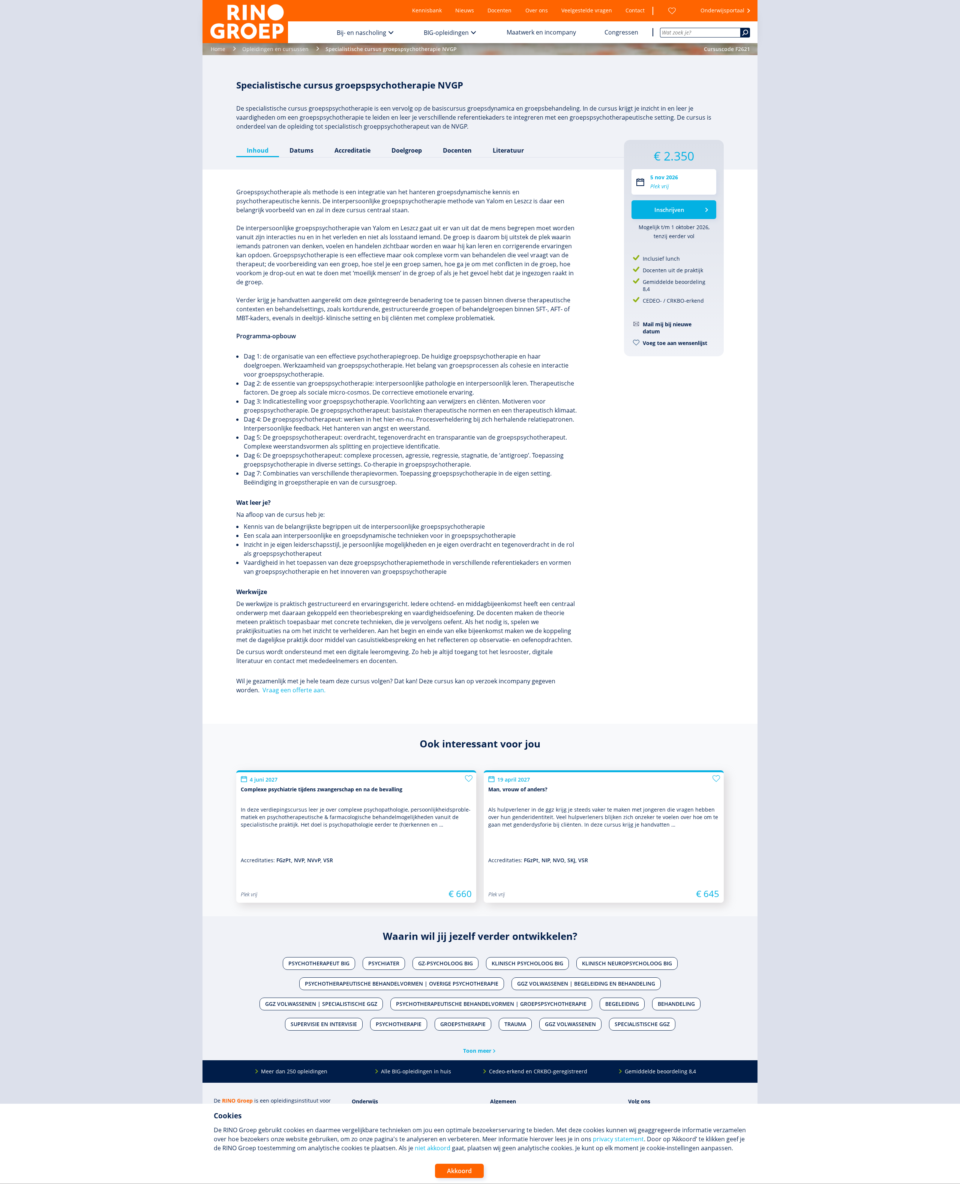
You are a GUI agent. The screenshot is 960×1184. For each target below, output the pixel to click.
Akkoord (459, 1171)
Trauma (515, 1024)
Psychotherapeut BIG (319, 963)
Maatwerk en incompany (541, 32)
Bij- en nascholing (361, 33)
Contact (635, 10)
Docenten (500, 10)
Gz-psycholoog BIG (445, 963)
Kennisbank (427, 10)
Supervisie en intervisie (324, 1024)
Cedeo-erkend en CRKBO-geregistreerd (538, 1071)
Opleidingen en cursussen (275, 49)
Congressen (621, 32)
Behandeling (676, 1003)
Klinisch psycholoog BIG (527, 963)
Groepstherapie (463, 1024)
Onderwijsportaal (722, 10)
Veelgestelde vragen (586, 10)
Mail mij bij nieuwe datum (667, 328)
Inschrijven (669, 209)
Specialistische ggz (642, 1024)
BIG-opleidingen (446, 33)
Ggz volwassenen (570, 1024)
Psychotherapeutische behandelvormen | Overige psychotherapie (401, 983)
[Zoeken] (745, 33)
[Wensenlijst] (672, 10)
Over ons (536, 10)
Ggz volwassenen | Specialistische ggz (321, 1003)
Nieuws (464, 10)
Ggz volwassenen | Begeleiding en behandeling (586, 983)
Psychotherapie (399, 1024)
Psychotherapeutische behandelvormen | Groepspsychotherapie (491, 1003)
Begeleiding (622, 1003)
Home (218, 49)
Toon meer (477, 1050)
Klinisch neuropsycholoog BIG (627, 963)
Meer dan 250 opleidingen (294, 1071)
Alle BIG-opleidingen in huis (416, 1071)
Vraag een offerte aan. (294, 690)
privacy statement (618, 1139)
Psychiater (383, 963)
